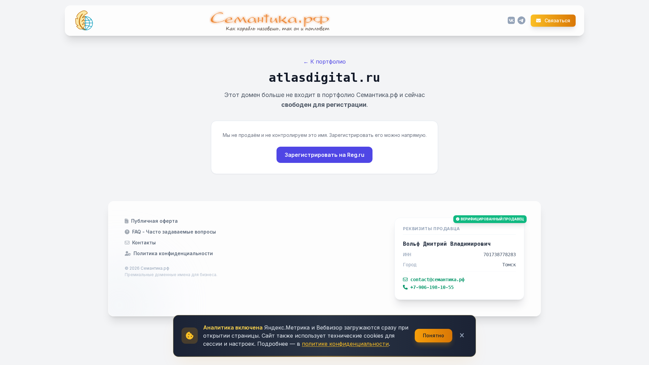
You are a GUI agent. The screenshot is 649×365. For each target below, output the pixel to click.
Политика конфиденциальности (173, 253)
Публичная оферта (154, 221)
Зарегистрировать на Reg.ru (324, 154)
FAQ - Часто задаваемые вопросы (174, 232)
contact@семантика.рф (437, 279)
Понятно (433, 335)
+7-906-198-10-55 (432, 287)
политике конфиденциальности (345, 343)
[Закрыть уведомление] (461, 335)
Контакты (144, 242)
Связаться (557, 21)
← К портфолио (324, 61)
